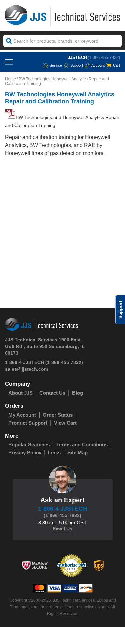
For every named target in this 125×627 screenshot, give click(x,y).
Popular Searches (29, 444)
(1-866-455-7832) (104, 57)
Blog (77, 393)
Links (54, 452)
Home (10, 79)
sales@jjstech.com (26, 369)
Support (76, 65)
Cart (116, 65)
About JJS (20, 393)
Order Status (58, 415)
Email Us (62, 528)
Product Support (27, 423)
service (56, 65)
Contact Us (52, 393)
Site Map (77, 452)
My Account (22, 415)
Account (98, 65)
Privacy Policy (24, 452)
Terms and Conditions (82, 444)
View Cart (65, 423)
